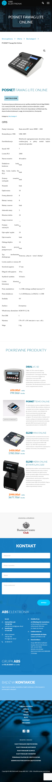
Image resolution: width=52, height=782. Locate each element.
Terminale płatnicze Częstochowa (26, 757)
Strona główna (7, 39)
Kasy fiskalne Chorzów (26, 754)
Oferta (19, 39)
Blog (26, 717)
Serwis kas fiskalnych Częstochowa (26, 760)
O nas (26, 712)
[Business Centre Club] (26, 528)
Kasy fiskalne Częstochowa (26, 744)
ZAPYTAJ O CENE (11, 98)
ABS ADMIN (26, 723)
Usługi (26, 715)
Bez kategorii (31, 39)
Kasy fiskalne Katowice (26, 747)
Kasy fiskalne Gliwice (26, 750)
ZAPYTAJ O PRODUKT (10, 419)
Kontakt (26, 720)
